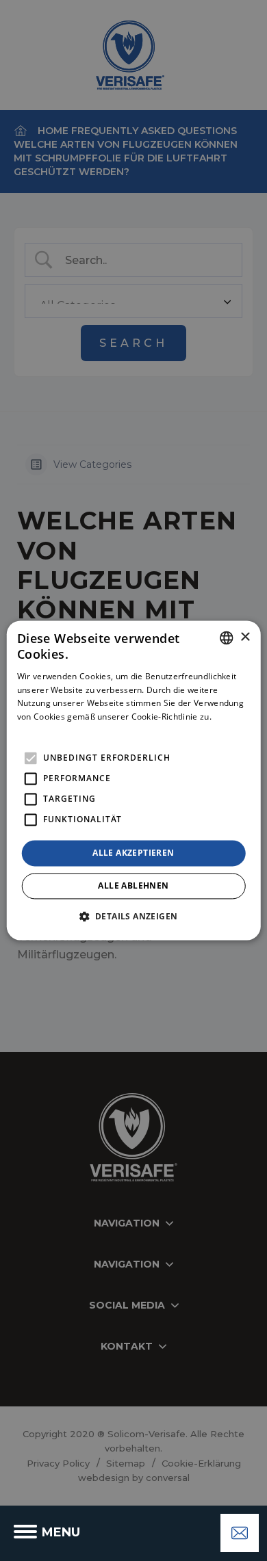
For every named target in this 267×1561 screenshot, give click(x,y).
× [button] (245, 637)
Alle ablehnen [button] (133, 886)
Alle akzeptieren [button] (133, 852)
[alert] (133, 780)
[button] (134, 916)
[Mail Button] (239, 1533)
